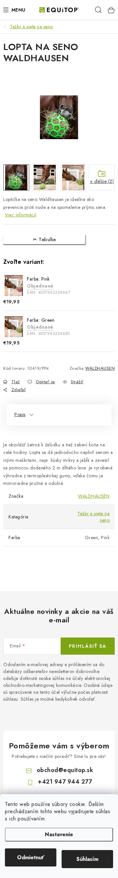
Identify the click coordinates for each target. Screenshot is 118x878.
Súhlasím (87, 859)
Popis (20, 414)
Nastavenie (59, 834)
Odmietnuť (30, 857)
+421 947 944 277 (65, 781)
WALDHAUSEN (100, 368)
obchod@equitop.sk (65, 770)
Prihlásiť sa (88, 646)
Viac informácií (20, 215)
